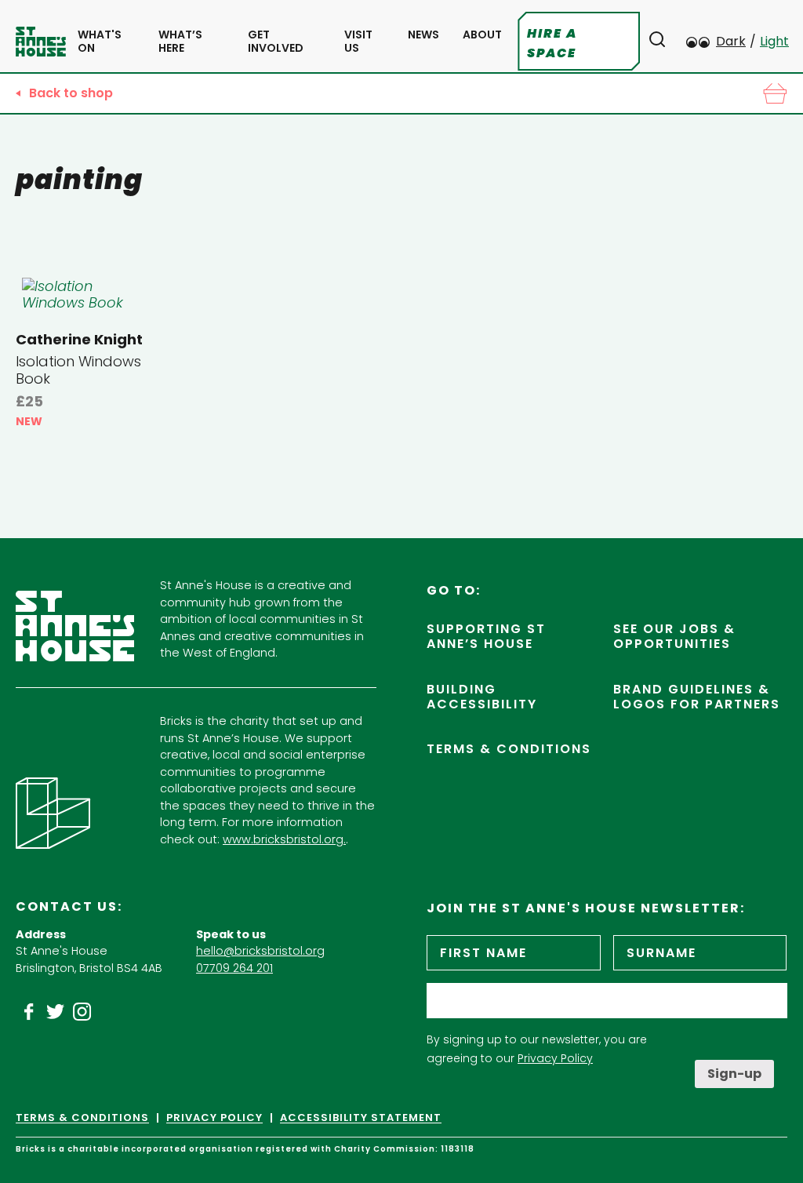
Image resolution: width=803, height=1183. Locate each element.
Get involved (275, 41)
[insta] (82, 1012)
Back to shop (71, 93)
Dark (731, 41)
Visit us (358, 41)
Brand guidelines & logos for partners (696, 696)
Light (774, 41)
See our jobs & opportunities (674, 636)
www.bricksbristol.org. (284, 839)
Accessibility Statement (360, 1118)
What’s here (180, 41)
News (423, 35)
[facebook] (29, 1012)
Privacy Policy (555, 1058)
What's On (100, 41)
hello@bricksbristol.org (260, 951)
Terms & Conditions (509, 749)
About (482, 35)
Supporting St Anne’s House (486, 636)
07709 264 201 (234, 968)
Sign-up (734, 1074)
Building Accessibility (482, 696)
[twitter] (55, 1012)
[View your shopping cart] (774, 93)
